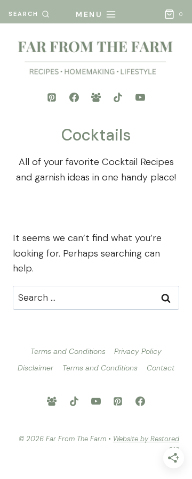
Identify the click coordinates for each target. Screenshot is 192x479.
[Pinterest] (51, 97)
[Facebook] (74, 97)
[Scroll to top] (176, 377)
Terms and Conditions (68, 351)
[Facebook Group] (96, 97)
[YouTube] (140, 97)
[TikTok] (117, 97)
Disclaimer (35, 368)
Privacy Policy (138, 351)
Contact (160, 368)
